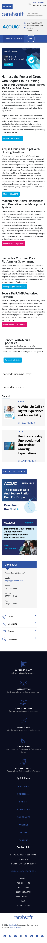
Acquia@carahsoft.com (14, 580)
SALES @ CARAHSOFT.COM (23, 871)
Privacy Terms (15, 927)
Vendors (23, 786)
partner (24, 825)
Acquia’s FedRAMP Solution (14, 324)
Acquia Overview (14, 38)
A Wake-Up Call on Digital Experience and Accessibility (31, 410)
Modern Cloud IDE (10, 194)
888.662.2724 (39, 5)
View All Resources (14, 471)
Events (23, 801)
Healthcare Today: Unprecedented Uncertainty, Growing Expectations (30, 444)
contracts (23, 817)
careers (23, 840)
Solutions (23, 794)
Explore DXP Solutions (12, 138)
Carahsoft (13, 925)
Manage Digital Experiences (14, 286)
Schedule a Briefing (12, 360)
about (23, 832)
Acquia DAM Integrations (13, 243)
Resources (23, 809)
